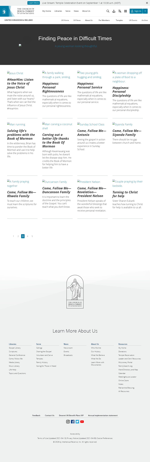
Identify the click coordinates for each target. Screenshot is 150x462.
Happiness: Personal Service (89, 85)
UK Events (133, 20)
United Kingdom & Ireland (19, 20)
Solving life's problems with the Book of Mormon (21, 134)
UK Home (65, 20)
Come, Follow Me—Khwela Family (21, 194)
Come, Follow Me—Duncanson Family (56, 190)
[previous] (9, 236)
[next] (37, 236)
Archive (145, 20)
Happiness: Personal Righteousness (53, 87)
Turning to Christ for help (125, 194)
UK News (77, 20)
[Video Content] (75, 46)
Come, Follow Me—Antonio (91, 132)
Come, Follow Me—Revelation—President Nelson (91, 192)
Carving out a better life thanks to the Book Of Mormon (55, 140)
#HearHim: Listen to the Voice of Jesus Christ (20, 83)
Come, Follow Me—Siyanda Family (126, 132)
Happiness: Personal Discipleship (121, 91)
